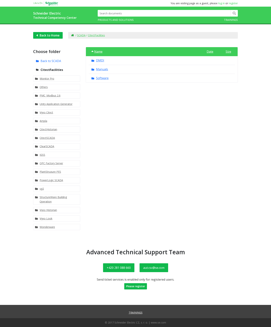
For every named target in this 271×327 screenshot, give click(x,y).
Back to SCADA (51, 61)
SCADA (81, 35)
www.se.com (158, 322)
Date (210, 52)
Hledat (234, 13)
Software (102, 78)
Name (98, 52)
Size (228, 52)
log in (221, 3)
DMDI (100, 60)
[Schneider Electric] (44, 3)
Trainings (231, 20)
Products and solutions (116, 20)
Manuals (102, 69)
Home (72, 35)
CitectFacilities (96, 35)
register (233, 3)
